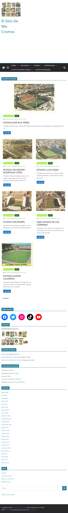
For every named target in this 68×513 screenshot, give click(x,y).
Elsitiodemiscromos (21, 119)
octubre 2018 (5, 451)
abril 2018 (4, 460)
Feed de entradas (6, 476)
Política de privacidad (42, 70)
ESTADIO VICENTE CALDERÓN (12, 277)
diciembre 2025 (6, 416)
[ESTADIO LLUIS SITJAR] (51, 149)
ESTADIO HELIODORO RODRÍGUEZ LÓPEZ (14, 171)
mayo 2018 (4, 457)
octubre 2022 (5, 436)
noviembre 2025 (6, 419)
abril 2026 (4, 404)
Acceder (3, 473)
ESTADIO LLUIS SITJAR (47, 169)
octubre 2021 (5, 439)
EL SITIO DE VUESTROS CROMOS (21, 70)
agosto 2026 (4, 392)
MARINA (3, 354)
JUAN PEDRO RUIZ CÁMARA (9, 357)
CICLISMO (37, 65)
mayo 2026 (4, 401)
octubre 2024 (5, 430)
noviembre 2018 (6, 448)
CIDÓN (12, 370)
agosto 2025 (4, 427)
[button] (17, 65)
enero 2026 (4, 413)
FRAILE (17, 373)
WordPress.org (5, 482)
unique (3, 379)
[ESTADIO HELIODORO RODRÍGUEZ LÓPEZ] (17, 149)
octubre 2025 (5, 422)
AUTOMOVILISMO (49, 65)
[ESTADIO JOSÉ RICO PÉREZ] (34, 97)
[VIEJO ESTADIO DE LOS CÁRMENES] (51, 201)
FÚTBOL (13, 65)
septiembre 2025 (6, 424)
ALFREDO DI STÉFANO (14, 379)
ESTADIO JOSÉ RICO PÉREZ (16, 122)
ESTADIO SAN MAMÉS (14, 221)
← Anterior (5, 298)
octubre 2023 (5, 433)
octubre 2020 (5, 442)
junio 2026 (4, 398)
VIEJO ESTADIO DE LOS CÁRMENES (48, 223)
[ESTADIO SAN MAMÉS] (17, 201)
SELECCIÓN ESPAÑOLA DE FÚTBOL (11, 360)
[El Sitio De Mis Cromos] (3, 67)
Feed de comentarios (7, 479)
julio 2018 (4, 454)
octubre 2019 (5, 445)
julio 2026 (4, 395)
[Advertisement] (34, 49)
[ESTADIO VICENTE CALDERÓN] (17, 254)
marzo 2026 (4, 407)
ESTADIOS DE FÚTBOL (8, 116)
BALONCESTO (25, 65)
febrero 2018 (5, 462)
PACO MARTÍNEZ (20, 382)
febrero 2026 (5, 410)
